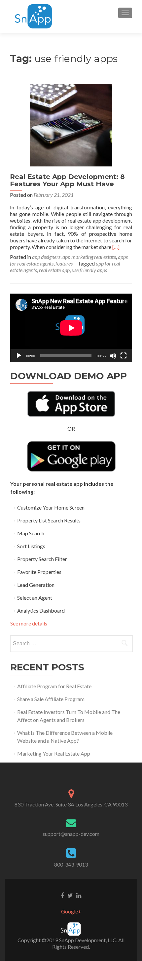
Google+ (71, 911)
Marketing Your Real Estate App (53, 753)
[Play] (19, 355)
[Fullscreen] (123, 355)
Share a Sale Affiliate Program (51, 699)
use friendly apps (89, 270)
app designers (46, 257)
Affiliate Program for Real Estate (54, 686)
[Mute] (113, 355)
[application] (71, 328)
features (64, 263)
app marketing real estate (89, 257)
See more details (28, 623)
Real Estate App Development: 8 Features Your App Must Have (67, 180)
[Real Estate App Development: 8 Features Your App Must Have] (71, 124)
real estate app (54, 270)
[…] (116, 247)
